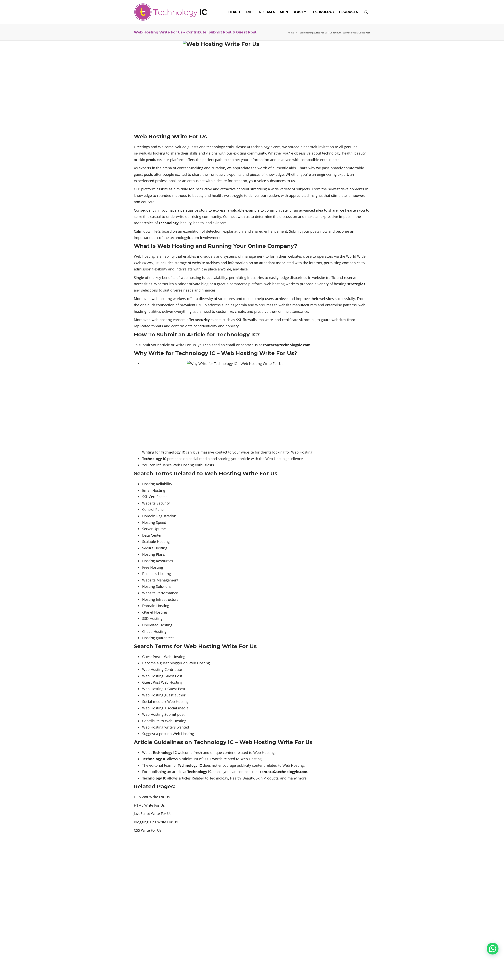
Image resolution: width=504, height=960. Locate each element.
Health (235, 12)
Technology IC (362, 945)
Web (171, 701)
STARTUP (333, 889)
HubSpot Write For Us (152, 796)
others (333, 868)
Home (291, 32)
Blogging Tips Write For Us (156, 822)
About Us (305, 951)
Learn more (149, 923)
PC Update (333, 875)
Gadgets (333, 855)
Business (149, 573)
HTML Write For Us (149, 805)
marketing (333, 862)
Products (348, 12)
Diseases (267, 12)
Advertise (339, 951)
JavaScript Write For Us (152, 813)
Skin (284, 12)
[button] (492, 948)
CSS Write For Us (147, 830)
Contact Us (360, 951)
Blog (322, 951)
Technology (322, 12)
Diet (250, 12)
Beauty (299, 12)
